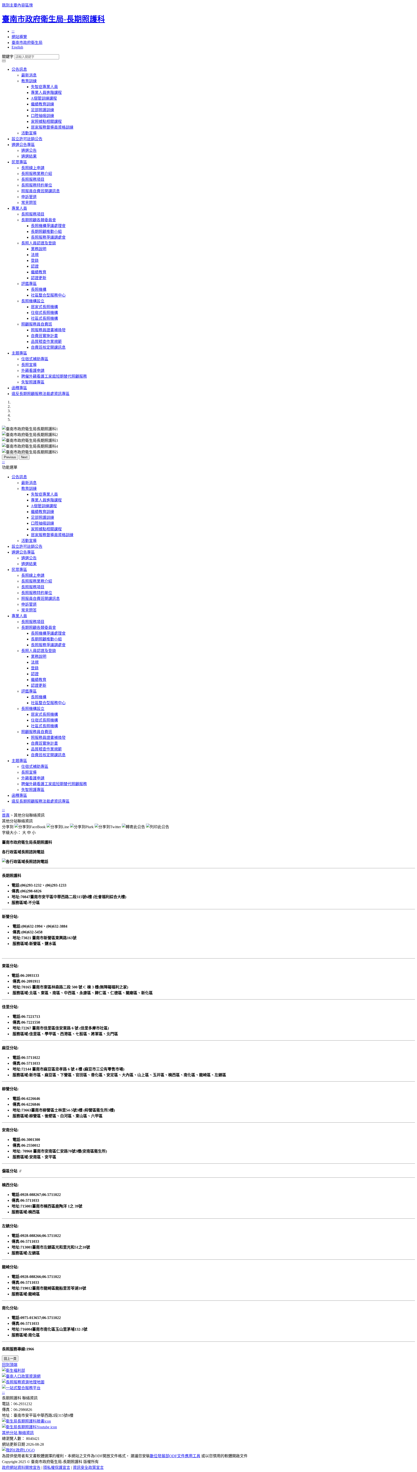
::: (13, 31)
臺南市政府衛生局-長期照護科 (53, 19)
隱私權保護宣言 (56, 1467)
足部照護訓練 (42, 110)
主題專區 (19, 353)
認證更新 (38, 278)
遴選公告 (29, 150)
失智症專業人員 (44, 87)
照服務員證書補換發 (48, 330)
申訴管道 (29, 197)
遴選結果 (29, 156)
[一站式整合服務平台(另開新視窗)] (21, 1388)
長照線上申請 (32, 168)
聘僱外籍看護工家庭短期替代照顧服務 (54, 376)
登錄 (35, 260)
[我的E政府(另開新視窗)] (18, 1450)
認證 (35, 266)
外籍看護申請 (32, 370)
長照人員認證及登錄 (38, 243)
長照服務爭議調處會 (48, 237)
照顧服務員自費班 (36, 324)
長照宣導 (29, 365)
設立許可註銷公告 (27, 139)
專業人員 (19, 208)
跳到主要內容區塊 (17, 5)
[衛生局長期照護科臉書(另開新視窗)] (26, 1421)
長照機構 (38, 289)
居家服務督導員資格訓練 (52, 127)
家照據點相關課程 (46, 121)
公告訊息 (19, 69)
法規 (35, 255)
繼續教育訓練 (42, 104)
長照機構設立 (32, 301)
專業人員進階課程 (46, 92)
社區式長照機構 (44, 318)
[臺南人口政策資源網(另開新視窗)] (21, 1376)
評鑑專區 (29, 284)
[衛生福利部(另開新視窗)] (13, 1370)
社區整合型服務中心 (48, 295)
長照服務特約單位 (36, 185)
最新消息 (29, 75)
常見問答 (29, 203)
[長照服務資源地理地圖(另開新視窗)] (23, 1382)
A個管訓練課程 (44, 98)
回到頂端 (9, 1365)
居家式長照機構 (44, 307)
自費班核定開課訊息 (48, 347)
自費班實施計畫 (44, 336)
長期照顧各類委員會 (38, 220)
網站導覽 (19, 37)
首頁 (6, 815)
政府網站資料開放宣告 (21, 1467)
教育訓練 (29, 81)
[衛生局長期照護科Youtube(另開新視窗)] (29, 1427)
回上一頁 (10, 1359)
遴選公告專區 (23, 145)
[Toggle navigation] (4, 60)
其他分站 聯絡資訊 (18, 1433)
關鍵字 (8, 57)
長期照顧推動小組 (46, 231)
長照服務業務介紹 (36, 174)
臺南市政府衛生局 (27, 43)
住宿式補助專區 (34, 359)
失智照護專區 (32, 382)
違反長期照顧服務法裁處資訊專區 (41, 394)
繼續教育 (38, 272)
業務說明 (38, 249)
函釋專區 (19, 388)
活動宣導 (29, 133)
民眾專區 (19, 162)
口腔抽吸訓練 (42, 116)
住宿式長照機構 (44, 313)
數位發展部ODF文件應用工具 (175, 1456)
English (17, 47)
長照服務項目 (32, 179)
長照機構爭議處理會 (48, 226)
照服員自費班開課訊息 (40, 191)
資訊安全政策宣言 (88, 1467)
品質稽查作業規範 (46, 342)
